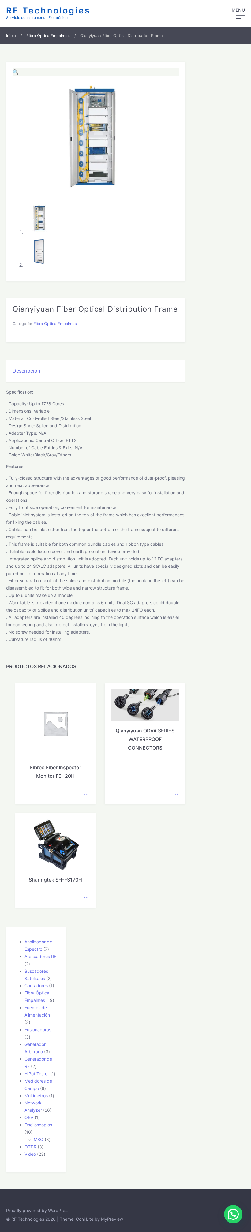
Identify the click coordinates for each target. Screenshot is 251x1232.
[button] (238, 13)
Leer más (86, 794)
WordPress (58, 1210)
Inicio (11, 35)
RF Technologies (48, 11)
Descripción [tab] (26, 371)
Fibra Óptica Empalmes (48, 35)
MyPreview (112, 1219)
